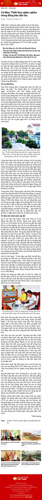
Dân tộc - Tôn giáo (8, 8)
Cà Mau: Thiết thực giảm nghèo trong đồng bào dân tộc (23, 422)
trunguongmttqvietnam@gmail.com (22, 495)
